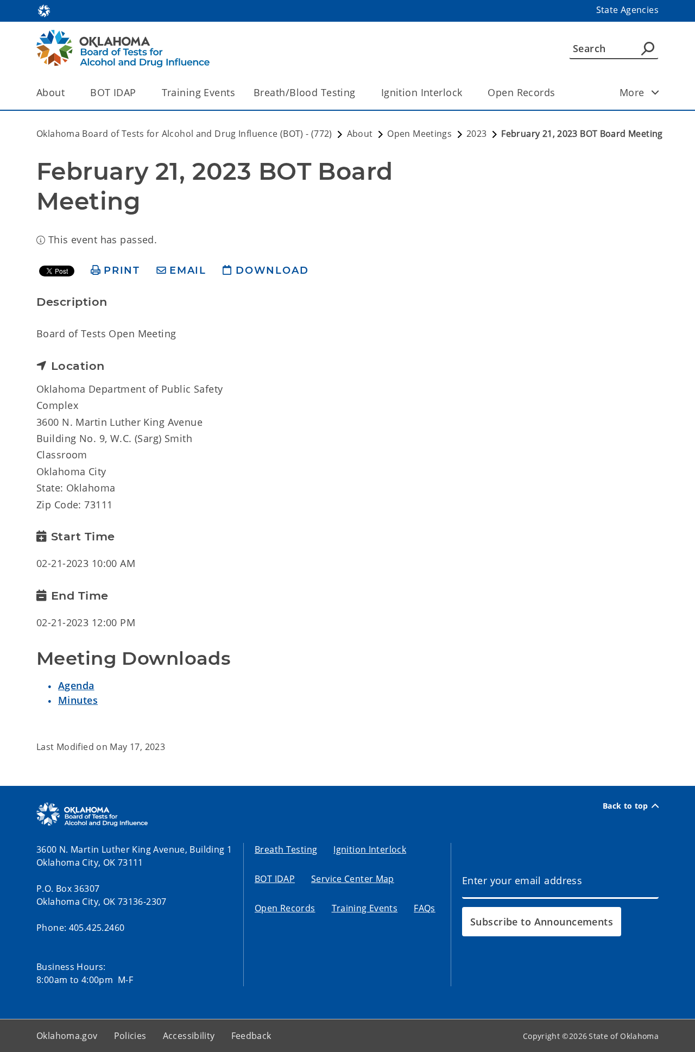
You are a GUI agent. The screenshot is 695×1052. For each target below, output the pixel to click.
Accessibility (189, 1036)
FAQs (424, 908)
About (50, 92)
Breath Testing (286, 849)
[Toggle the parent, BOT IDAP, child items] (139, 92)
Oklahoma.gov (67, 1036)
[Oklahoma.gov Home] (44, 9)
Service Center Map (352, 879)
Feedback (251, 1036)
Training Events (198, 92)
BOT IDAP (113, 92)
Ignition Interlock (422, 92)
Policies (130, 1036)
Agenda (76, 685)
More (632, 92)
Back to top (625, 806)
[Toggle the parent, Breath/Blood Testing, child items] (359, 92)
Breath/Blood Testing (305, 92)
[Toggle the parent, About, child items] (68, 92)
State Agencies (627, 10)
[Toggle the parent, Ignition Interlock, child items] (465, 92)
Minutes (78, 700)
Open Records (521, 92)
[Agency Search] (648, 48)
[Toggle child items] (655, 92)
